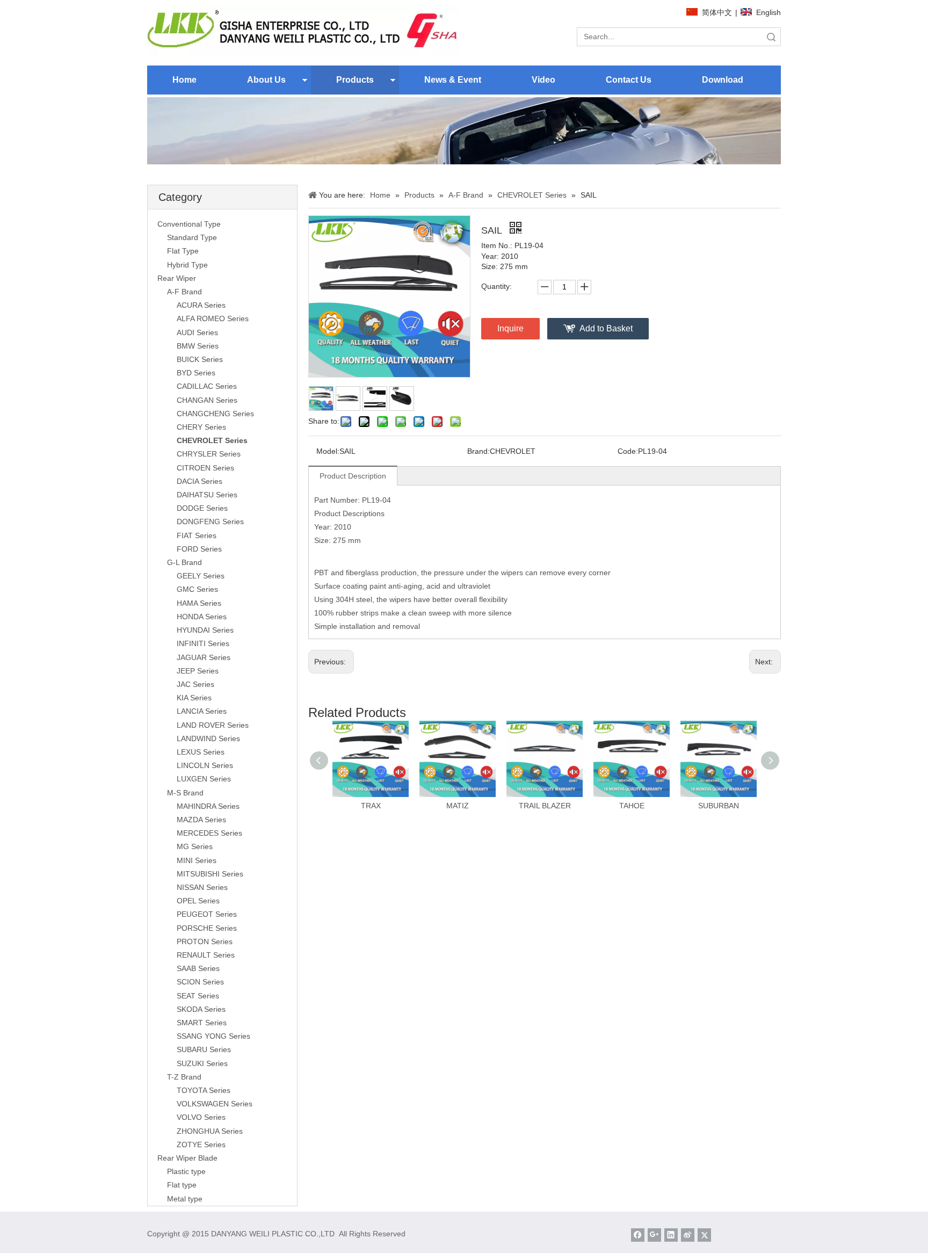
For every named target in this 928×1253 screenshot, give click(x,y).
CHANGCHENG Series (215, 413)
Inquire (510, 328)
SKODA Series (201, 1009)
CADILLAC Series (207, 386)
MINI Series (196, 860)
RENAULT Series (206, 955)
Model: (327, 451)
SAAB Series (198, 968)
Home (184, 79)
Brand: (478, 451)
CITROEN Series (205, 467)
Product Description (353, 476)
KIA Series (194, 697)
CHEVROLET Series (212, 440)
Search (771, 37)
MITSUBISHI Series (210, 874)
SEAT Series (198, 995)
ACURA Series (201, 305)
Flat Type (183, 251)
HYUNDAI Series (205, 630)
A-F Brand (184, 291)
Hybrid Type (187, 264)
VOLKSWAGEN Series (214, 1103)
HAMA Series (199, 603)
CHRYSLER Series (209, 454)
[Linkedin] (671, 1235)
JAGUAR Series (203, 657)
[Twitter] (704, 1235)
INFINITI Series (203, 643)
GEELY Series (200, 575)
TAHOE (631, 805)
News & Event (452, 79)
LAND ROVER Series (213, 725)
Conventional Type (189, 224)
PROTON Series (205, 941)
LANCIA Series (202, 711)
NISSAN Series (202, 887)
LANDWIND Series (208, 738)
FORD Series (199, 549)
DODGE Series (202, 508)
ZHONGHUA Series (210, 1131)
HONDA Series (202, 616)
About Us (266, 79)
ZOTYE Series (201, 1144)
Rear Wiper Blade (187, 1158)
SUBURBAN (718, 805)
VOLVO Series (201, 1117)
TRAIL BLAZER (545, 805)
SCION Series (200, 981)
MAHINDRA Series (208, 806)
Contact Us (628, 79)
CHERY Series (201, 427)
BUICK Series (200, 359)
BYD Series (196, 372)
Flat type (182, 1184)
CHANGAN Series (207, 400)
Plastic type (186, 1171)
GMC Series (197, 589)
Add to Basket (606, 328)
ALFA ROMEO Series (213, 318)
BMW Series (198, 346)
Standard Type (192, 237)
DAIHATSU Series (207, 494)
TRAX (371, 805)
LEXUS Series (200, 752)
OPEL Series (198, 900)
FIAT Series (196, 535)
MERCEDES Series (209, 833)
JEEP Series (198, 671)
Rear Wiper (176, 278)
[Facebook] (637, 1235)
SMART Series (202, 1022)
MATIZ (457, 805)
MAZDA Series (201, 819)
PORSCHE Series (207, 928)
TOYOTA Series (203, 1090)
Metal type (184, 1198)
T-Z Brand (184, 1077)
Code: (628, 451)
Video (543, 79)
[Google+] (654, 1235)
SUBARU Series (204, 1049)
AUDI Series (197, 332)
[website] (303, 30)
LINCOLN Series (205, 765)
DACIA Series (199, 481)
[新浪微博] (687, 1235)
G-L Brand (184, 562)
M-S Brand (185, 792)
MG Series (195, 846)
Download (722, 79)
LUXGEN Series (204, 778)
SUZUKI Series (202, 1063)
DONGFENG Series (210, 521)
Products (355, 79)
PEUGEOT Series (207, 914)
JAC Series (195, 684)
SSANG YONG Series (213, 1036)
